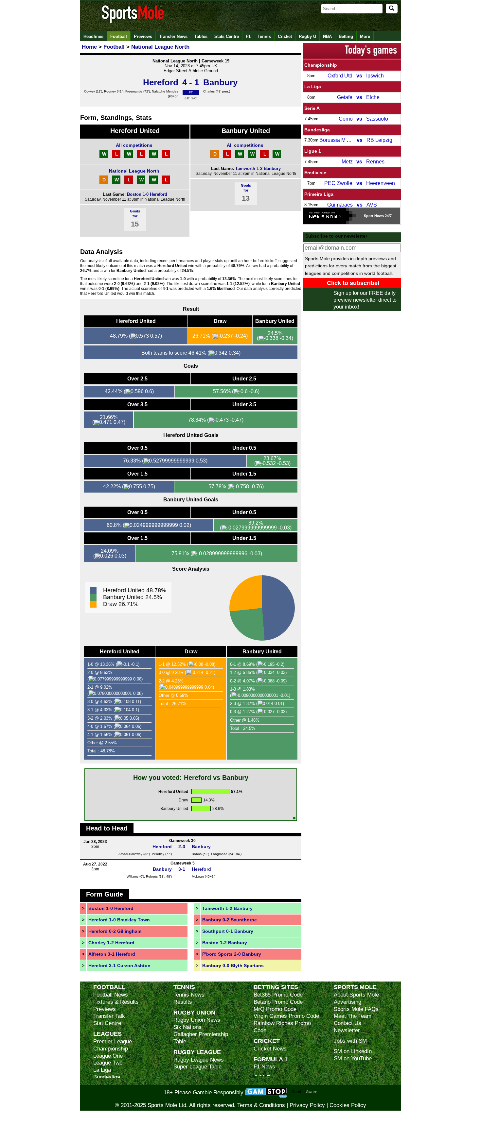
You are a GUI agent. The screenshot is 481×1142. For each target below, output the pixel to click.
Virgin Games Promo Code (286, 1016)
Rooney (110, 91)
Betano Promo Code (278, 1002)
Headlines (93, 36)
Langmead (219, 854)
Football (118, 36)
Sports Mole (355, 986)
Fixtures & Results (116, 1002)
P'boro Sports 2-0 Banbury (231, 954)
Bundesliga (317, 129)
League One (108, 1056)
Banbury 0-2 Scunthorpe (229, 919)
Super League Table (197, 1067)
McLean (198, 876)
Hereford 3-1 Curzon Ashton (119, 965)
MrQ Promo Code (275, 1009)
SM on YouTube (353, 1058)
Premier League (112, 1041)
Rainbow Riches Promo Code (282, 1026)
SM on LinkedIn (353, 1051)
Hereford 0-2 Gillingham (114, 931)
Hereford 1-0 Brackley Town (119, 919)
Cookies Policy (348, 1105)
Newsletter (347, 1030)
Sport (368, 216)
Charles (209, 91)
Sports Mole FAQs (356, 1009)
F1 (248, 36)
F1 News (264, 1067)
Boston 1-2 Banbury (224, 942)
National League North (134, 171)
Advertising (347, 1002)
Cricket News (270, 1049)
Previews (143, 36)
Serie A (312, 108)
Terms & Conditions (261, 1105)
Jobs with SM (350, 1041)
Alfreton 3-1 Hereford (111, 954)
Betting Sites (276, 986)
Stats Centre (226, 36)
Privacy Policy (307, 1105)
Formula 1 (271, 1059)
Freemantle (133, 91)
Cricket (285, 36)
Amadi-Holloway (130, 854)
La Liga (312, 86)
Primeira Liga (318, 194)
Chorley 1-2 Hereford (111, 942)
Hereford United (135, 130)
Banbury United (246, 130)
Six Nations (187, 1027)
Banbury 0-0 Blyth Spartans (233, 965)
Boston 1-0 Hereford (147, 194)
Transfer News (173, 36)
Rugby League (197, 1052)
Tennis (264, 36)
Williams (132, 876)
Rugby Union (194, 1012)
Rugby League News (198, 1060)
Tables (200, 36)
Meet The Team (352, 1016)
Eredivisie (315, 172)
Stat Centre (107, 1023)
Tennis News (189, 995)
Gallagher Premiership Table (200, 1038)
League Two (107, 1063)
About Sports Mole (356, 995)
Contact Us (347, 1023)
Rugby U (307, 36)
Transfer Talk (109, 1016)
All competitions (134, 145)
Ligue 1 (312, 151)
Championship (320, 65)
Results (182, 1002)
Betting (346, 36)
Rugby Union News (196, 1020)
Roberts (152, 876)
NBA (327, 36)
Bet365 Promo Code (278, 995)
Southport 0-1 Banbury (227, 931)
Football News (110, 995)
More (365, 36)
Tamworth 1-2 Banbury (258, 168)
